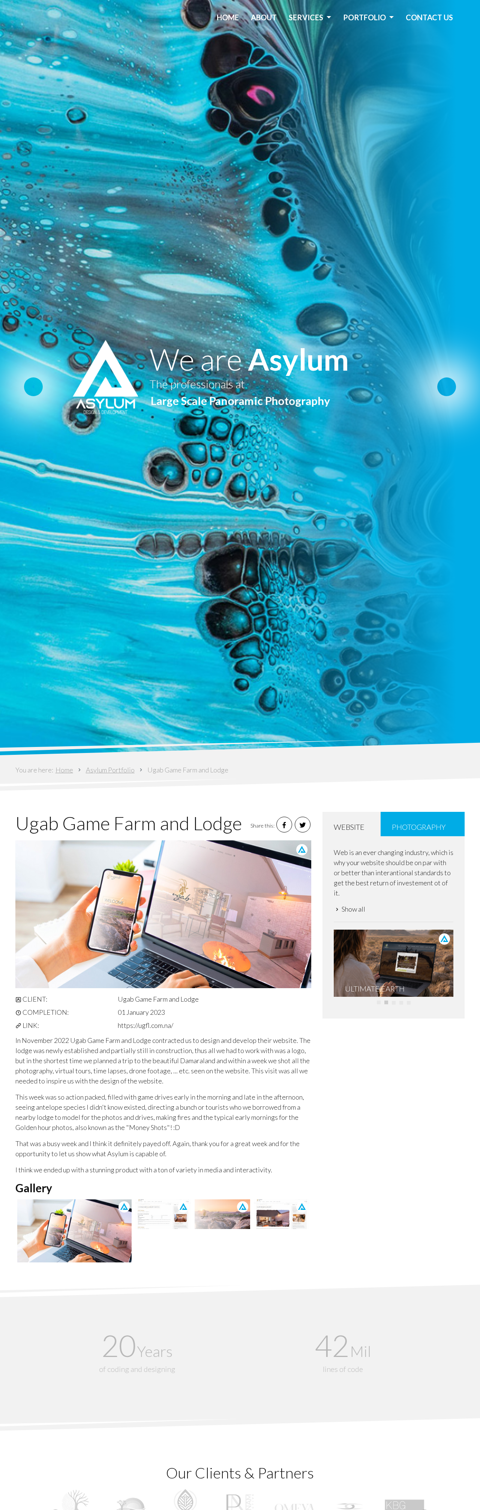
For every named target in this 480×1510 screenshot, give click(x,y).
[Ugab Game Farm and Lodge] (163, 914)
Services (307, 17)
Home (228, 17)
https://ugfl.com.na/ (145, 1025)
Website (349, 826)
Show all (353, 909)
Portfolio (365, 17)
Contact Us (429, 17)
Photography (419, 826)
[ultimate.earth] (394, 963)
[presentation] (33, 386)
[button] (378, 1002)
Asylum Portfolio (110, 770)
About (264, 17)
